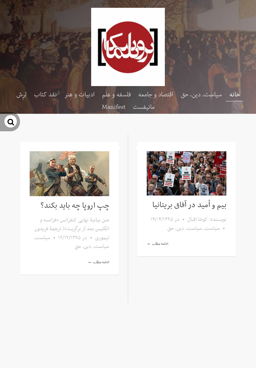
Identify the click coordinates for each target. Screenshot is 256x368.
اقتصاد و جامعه (155, 95)
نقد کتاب (45, 95)
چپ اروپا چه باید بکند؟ (75, 205)
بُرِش (22, 95)
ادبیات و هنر (79, 95)
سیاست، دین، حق (201, 95)
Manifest (114, 107)
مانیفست (144, 107)
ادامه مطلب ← (98, 262)
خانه (234, 95)
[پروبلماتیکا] (128, 47)
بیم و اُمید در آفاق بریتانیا (189, 205)
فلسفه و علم (116, 95)
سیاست (42, 238)
